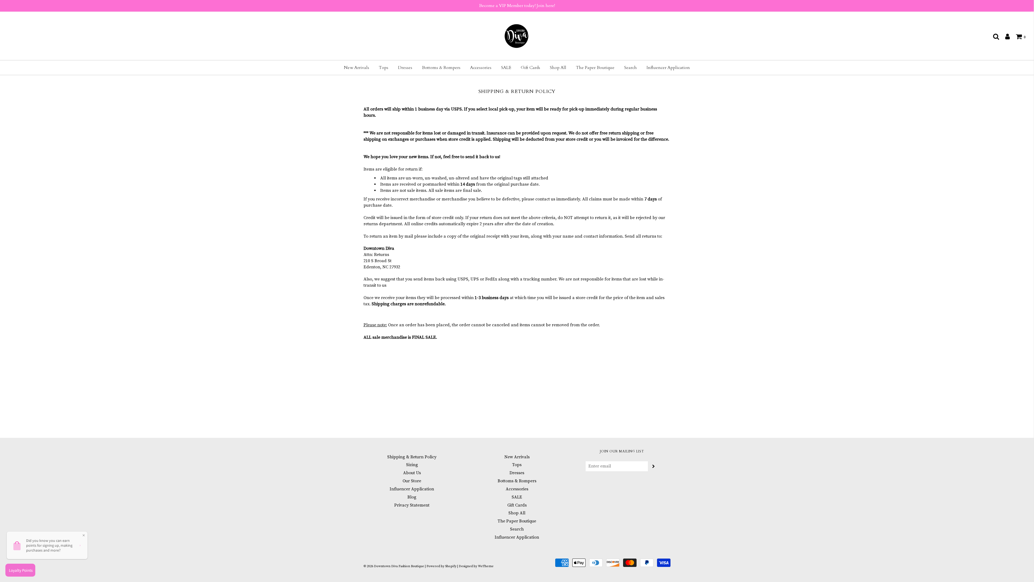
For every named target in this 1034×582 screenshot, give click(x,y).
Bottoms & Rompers (441, 68)
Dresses (405, 68)
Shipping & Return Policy (411, 457)
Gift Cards (530, 68)
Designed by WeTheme (476, 566)
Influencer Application (668, 68)
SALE (506, 68)
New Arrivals (356, 68)
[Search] (993, 36)
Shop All (558, 68)
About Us (412, 473)
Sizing (412, 464)
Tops (383, 68)
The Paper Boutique (595, 68)
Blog (411, 497)
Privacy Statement (411, 505)
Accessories (480, 68)
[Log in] (1005, 36)
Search (630, 68)
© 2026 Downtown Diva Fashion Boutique (394, 566)
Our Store (412, 481)
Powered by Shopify (441, 566)
